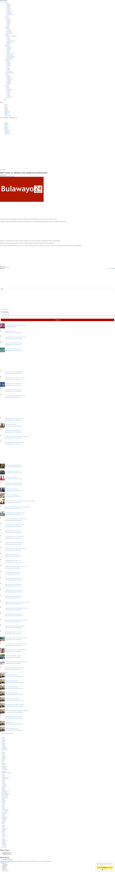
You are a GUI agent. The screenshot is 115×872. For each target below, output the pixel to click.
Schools (8, 24)
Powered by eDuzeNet (4, 862)
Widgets (3, 841)
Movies (8, 63)
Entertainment (7, 59)
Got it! (104, 867)
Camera (8, 76)
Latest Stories (7, 115)
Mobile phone (9, 78)
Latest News (5, 117)
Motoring (9, 90)
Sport (8, 88)
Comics (8, 43)
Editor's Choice (12, 117)
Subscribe (57, 320)
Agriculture (9, 13)
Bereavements (10, 57)
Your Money (9, 33)
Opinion (6, 45)
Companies (9, 30)
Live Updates (5, 309)
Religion (8, 11)
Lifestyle (6, 34)
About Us (4, 844)
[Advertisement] (57, 144)
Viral (8, 98)
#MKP (5, 267)
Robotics (8, 82)
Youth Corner (9, 55)
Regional (9, 5)
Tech (6, 74)
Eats (8, 37)
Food (8, 93)
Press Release (10, 14)
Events (8, 70)
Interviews (9, 47)
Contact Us (4, 846)
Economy (9, 31)
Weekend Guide (10, 73)
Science (8, 83)
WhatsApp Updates (10, 56)
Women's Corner (10, 53)
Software (9, 81)
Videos (6, 86)
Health (8, 9)
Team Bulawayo (10, 71)
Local (8, 3)
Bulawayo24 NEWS (3, 0)
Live (8, 15)
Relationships (9, 42)
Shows (8, 69)
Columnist (9, 46)
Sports (6, 17)
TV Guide (9, 65)
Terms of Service (41, 861)
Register (113, 268)
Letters (8, 50)
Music (8, 61)
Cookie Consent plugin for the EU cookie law (105, 869)
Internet (8, 77)
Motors (8, 75)
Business (6, 27)
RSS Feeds (4, 843)
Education (9, 8)
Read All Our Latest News (8, 733)
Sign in (109, 268)
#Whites (7, 267)
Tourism (8, 94)
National (8, 6)
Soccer (8, 19)
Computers (9, 80)
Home (7, 104)
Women (8, 92)
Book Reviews (10, 58)
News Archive (5, 840)
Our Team (4, 847)
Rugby (8, 22)
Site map (4, 842)
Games (8, 64)
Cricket (8, 20)
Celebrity (9, 62)
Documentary (10, 96)
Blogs (8, 51)
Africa (8, 7)
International (9, 12)
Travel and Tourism (10, 40)
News (6, 2)
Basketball (9, 21)
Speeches (9, 49)
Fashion (8, 38)
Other (8, 26)
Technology (7, 112)
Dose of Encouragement (11, 36)
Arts (8, 67)
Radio (8, 68)
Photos (8, 44)
